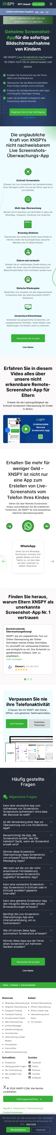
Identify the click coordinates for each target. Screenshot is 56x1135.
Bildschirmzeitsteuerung (16, 1052)
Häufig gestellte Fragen (15, 1066)
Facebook (36, 1062)
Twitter (35, 1066)
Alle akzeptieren (18, 1129)
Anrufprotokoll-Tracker (15, 1018)
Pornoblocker (11, 1044)
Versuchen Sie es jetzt (28, 338)
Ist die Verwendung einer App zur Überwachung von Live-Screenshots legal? (25, 825)
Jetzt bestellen (17, 723)
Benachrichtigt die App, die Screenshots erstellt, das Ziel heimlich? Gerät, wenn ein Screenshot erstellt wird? (26, 840)
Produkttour (10, 1062)
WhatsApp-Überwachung (16, 1003)
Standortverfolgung (14, 1029)
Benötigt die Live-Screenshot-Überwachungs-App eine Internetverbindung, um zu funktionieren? (21, 919)
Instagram (36, 1077)
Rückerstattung (34, 1108)
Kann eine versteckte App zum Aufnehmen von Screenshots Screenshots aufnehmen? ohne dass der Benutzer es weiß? (25, 810)
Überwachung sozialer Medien (15, 1039)
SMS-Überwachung (14, 1022)
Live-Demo (29, 117)
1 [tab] (25, 679)
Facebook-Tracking (13, 1014)
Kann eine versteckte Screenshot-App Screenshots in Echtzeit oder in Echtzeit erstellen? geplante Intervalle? (25, 889)
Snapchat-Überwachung (16, 1007)
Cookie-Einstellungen (13, 1112)
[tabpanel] (28, 649)
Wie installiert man (13, 1074)
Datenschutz (19, 1108)
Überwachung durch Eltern (40, 1016)
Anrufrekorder (11, 1033)
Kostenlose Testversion (39, 723)
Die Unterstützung (13, 1070)
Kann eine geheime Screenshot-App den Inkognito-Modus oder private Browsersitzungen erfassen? (25, 903)
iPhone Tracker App (39, 1010)
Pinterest (36, 1070)
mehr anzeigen (14, 659)
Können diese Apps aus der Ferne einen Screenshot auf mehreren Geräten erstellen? (23, 943)
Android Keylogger (13, 1025)
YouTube (36, 1074)
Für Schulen (36, 1022)
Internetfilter (10, 1048)
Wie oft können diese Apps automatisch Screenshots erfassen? (25, 932)
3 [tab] (31, 679)
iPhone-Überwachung (41, 1007)
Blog (7, 1077)
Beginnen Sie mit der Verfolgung (28, 112)
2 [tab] (28, 679)
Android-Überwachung (41, 1003)
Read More (31, 1124)
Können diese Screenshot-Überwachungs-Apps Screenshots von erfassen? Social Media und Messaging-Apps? (24, 856)
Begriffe (7, 1108)
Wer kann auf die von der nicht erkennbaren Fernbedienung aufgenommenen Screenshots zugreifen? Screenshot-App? (21, 872)
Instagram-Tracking (13, 1010)
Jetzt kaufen (38, 4)
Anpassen (41, 1129)
